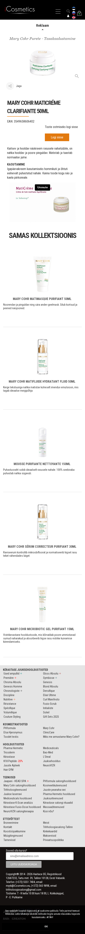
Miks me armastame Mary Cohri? (61, 736)
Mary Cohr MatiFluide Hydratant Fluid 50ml (42, 381)
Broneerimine (11, 822)
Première (10, 677)
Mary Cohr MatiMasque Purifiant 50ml (42, 299)
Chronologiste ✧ (13, 690)
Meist (46, 822)
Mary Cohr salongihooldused (20, 785)
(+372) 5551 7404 (25, 882)
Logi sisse (57, 137)
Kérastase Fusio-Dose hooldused (22, 807)
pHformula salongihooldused (59, 781)
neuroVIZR (49, 765)
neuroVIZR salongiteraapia (19, 811)
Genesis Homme (13, 686)
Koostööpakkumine (15, 831)
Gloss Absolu (52, 673)
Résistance (10, 703)
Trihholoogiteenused (15, 789)
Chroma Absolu (12, 682)
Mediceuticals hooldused (18, 798)
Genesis (47, 682)
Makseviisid (49, 835)
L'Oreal (47, 756)
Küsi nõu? (48, 811)
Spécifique (9, 708)
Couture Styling (12, 716)
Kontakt (8, 827)
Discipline (9, 695)
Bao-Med (48, 752)
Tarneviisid (9, 840)
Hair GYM (8, 769)
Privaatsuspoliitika (53, 840)
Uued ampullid (13, 673)
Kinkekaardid (50, 831)
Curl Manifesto (51, 699)
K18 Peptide (13, 761)
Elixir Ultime (49, 695)
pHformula (10, 728)
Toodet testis (11, 736)
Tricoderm (9, 752)
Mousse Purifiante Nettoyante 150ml (42, 464)
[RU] (73, 13)
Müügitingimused (13, 835)
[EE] (73, 8)
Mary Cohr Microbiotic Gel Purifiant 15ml (42, 629)
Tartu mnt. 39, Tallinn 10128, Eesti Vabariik (41, 878)
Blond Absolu (50, 686)
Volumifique (10, 712)
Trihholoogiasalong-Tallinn (58, 827)
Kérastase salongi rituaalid (58, 802)
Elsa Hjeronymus (13, 732)
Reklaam (42, 25)
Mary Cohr (48, 728)
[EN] (73, 18)
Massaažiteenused (53, 807)
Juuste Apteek (12, 765)
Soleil (46, 712)
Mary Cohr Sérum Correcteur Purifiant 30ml (42, 546)
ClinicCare (48, 732)
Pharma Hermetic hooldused (59, 794)
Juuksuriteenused (53, 798)
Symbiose (50, 677)
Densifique (49, 690)
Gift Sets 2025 (51, 716)
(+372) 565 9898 (40, 885)
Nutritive (10, 699)
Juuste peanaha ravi (54, 789)
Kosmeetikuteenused (55, 785)
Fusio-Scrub (50, 703)
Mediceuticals (51, 748)
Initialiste (48, 708)
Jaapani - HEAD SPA (16, 781)
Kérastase (9, 756)
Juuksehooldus (51, 761)
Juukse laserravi (13, 794)
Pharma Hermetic (13, 748)
